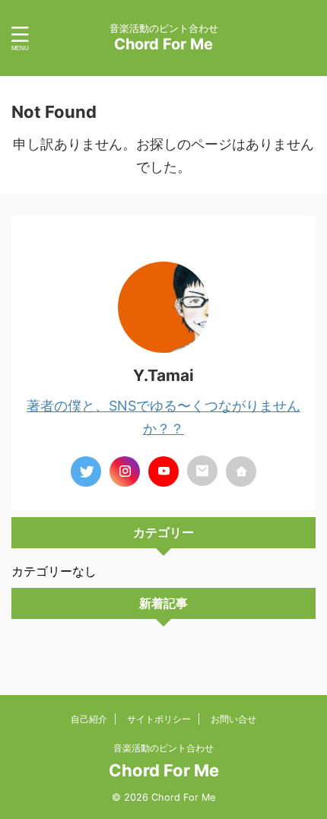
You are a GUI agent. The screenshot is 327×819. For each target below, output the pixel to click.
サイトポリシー (159, 719)
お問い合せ (233, 719)
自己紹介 (89, 719)
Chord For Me (163, 44)
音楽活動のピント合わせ (163, 748)
